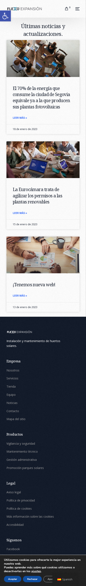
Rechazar (32, 579)
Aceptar (12, 579)
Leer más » (20, 118)
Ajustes (52, 579)
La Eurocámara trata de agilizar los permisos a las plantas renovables (37, 195)
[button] (5, 15)
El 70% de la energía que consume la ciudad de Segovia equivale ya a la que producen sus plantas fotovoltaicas (41, 97)
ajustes (36, 571)
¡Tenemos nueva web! (34, 285)
